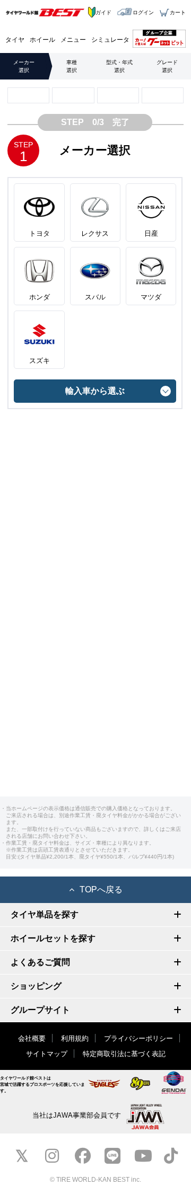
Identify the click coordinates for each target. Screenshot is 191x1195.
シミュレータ (110, 39)
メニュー (73, 39)
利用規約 (75, 1038)
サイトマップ (46, 1054)
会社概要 (32, 1038)
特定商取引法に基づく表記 (124, 1054)
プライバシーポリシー (138, 1038)
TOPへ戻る (101, 889)
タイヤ (14, 39)
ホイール (42, 39)
